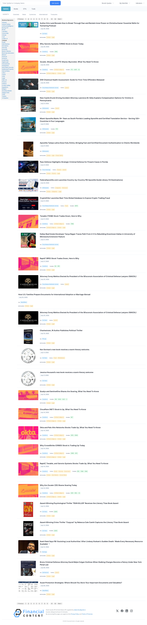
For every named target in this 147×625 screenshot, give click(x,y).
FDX (57, 129)
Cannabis (4, 31)
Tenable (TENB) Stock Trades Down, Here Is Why (60, 216)
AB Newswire (45, 108)
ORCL (76, 493)
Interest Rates (6, 71)
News (24, 14)
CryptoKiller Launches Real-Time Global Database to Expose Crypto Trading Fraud (75, 198)
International (43, 14)
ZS (79, 69)
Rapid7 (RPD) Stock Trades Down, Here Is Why (59, 258)
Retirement (65, 187)
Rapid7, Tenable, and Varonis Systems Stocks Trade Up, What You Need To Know (74, 463)
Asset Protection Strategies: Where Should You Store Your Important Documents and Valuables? (81, 583)
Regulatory (5, 87)
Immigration (5, 65)
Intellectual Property (7, 69)
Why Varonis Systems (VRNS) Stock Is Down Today (62, 44)
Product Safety (6, 85)
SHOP (75, 69)
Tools (33, 9)
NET (72, 417)
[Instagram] (131, 613)
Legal (3, 78)
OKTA (72, 435)
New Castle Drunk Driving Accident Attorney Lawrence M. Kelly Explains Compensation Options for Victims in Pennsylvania (86, 99)
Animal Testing (6, 24)
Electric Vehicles (6, 51)
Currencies (32, 14)
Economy (4, 49)
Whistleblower (61, 357)
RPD (59, 266)
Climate (4, 35)
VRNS (56, 51)
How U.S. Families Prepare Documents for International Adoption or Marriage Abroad (54, 294)
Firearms (4, 58)
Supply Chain (5, 92)
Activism (4, 22)
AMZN (55, 511)
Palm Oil (4, 80)
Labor (3, 73)
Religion (4, 89)
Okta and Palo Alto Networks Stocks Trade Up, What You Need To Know (70, 427)
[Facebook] (122, 613)
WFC (76, 453)
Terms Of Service (87, 614)
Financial (4, 56)
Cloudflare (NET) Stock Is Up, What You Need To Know (63, 409)
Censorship (5, 33)
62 (55, 19)
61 (52, 19)
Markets (5, 9)
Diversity (4, 47)
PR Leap (44, 338)
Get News (44, 33)
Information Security (7, 67)
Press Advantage (46, 169)
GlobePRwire (24, 302)
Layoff (4, 74)
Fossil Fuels (5, 60)
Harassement (6, 64)
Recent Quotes (107, 3)
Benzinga (44, 551)
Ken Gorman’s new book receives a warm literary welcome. (65, 349)
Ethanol (4, 55)
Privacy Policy (75, 614)
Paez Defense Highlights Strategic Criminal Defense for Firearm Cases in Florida (74, 162)
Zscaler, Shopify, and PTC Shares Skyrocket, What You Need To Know (69, 62)
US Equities (5, 98)
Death (3, 42)
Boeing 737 (5, 28)
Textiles (4, 96)
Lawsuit (67, 87)
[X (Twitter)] (117, 613)
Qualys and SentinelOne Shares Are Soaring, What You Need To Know (69, 391)
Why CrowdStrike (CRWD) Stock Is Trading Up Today (62, 445)
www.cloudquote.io (80, 610)
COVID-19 (5, 38)
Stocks (16, 9)
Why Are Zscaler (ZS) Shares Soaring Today (58, 485)
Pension (4, 82)
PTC (72, 69)
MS (55, 266)
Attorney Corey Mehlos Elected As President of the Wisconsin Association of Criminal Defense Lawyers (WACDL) (88, 276)
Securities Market (7, 91)
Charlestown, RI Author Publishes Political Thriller (61, 330)
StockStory (45, 51)
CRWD (72, 453)
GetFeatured (45, 572)
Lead (3, 76)
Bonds (55, 471)
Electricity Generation (8, 53)
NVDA (59, 399)
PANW (76, 435)
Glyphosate (5, 62)
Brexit (3, 29)
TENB (72, 223)
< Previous (20, 19)
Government (67, 471)
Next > (60, 19)
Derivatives (5, 46)
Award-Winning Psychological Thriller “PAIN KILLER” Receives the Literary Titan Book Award (79, 503)
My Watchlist (124, 3)
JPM (56, 399)
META (76, 205)
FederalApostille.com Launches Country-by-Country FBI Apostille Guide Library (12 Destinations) (81, 180)
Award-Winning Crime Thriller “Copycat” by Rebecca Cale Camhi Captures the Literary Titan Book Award (84, 522)
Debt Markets (6, 44)
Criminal (4, 40)
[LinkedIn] (127, 613)
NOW (72, 493)
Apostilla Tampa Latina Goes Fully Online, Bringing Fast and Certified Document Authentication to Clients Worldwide (90, 143)
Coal (3, 37)
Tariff (3, 94)
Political (4, 83)
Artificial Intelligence (7, 26)
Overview (16, 14)
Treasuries (54, 14)
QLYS (63, 399)
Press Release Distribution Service (50, 87)
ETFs (24, 9)
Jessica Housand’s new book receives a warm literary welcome (66, 372)
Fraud (66, 205)
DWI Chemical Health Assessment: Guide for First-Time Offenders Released (72, 80)
